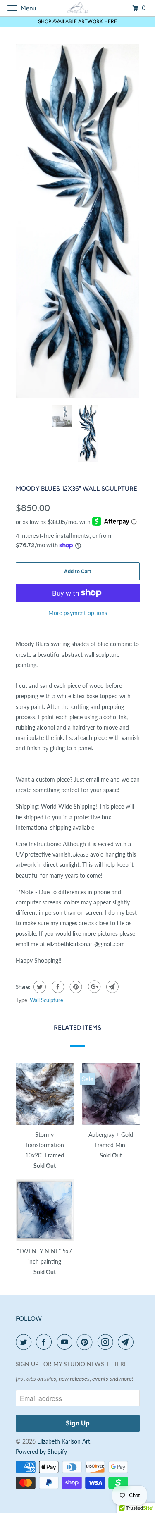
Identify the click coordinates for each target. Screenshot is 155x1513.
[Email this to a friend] (111, 987)
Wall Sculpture (46, 1000)
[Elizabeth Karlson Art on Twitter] (25, 1342)
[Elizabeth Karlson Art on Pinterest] (86, 1342)
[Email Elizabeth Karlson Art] (127, 1342)
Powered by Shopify (41, 1451)
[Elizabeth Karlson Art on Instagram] (107, 1342)
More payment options (77, 612)
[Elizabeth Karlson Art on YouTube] (66, 1342)
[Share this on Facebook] (57, 987)
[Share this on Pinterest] (75, 987)
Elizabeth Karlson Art (63, 1441)
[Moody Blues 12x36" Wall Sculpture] (78, 221)
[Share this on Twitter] (38, 987)
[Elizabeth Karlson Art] (78, 8)
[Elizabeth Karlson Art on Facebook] (45, 1342)
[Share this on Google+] (93, 987)
